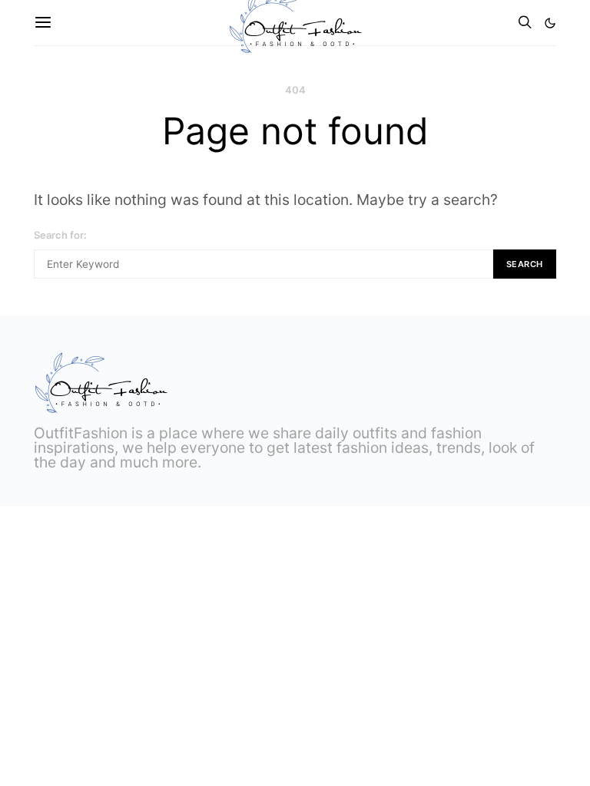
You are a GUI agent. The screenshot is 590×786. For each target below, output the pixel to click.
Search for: (60, 235)
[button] (550, 23)
